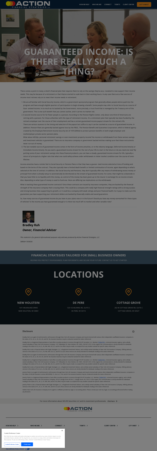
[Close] (62, 431)
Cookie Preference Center (12, 444)
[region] (33, 438)
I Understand (27, 444)
